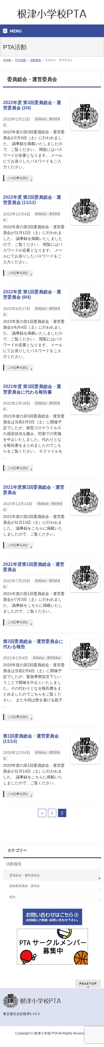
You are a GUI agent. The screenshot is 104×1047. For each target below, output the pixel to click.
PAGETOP (88, 983)
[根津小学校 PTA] (52, 15)
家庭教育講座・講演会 (24, 886)
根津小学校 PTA (45, 1033)
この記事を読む (18, 178)
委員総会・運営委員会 (47, 657)
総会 (12, 896)
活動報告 (14, 864)
